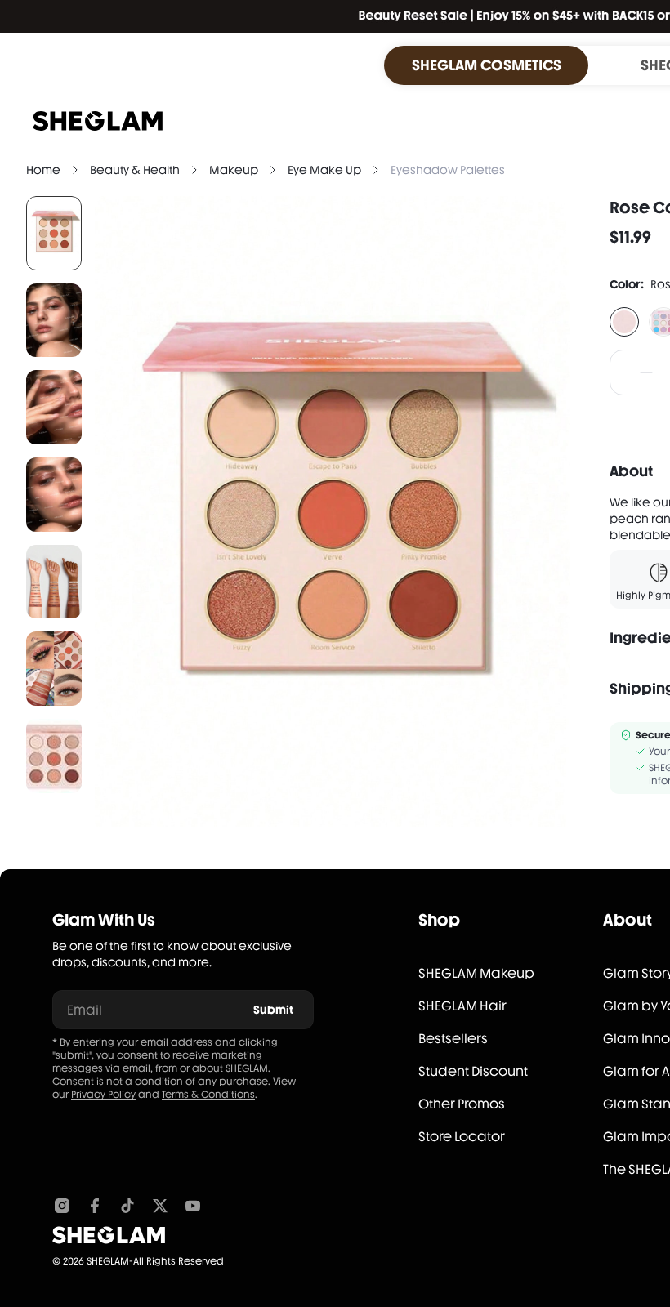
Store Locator (461, 1136)
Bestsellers (453, 1038)
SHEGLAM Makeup (476, 973)
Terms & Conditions (208, 1094)
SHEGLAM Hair (462, 1006)
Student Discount (473, 1071)
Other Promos (461, 1104)
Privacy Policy (103, 1094)
